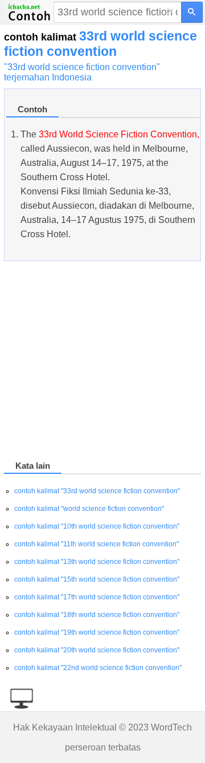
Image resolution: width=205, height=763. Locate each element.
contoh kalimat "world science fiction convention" (89, 509)
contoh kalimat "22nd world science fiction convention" (98, 668)
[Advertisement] (102, 363)
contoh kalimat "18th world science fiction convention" (96, 615)
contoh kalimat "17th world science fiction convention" (96, 597)
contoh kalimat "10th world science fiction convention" (96, 526)
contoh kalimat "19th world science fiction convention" (96, 632)
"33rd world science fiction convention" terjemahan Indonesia (82, 72)
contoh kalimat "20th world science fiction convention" (96, 650)
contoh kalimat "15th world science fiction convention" (96, 579)
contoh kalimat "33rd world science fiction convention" (97, 491)
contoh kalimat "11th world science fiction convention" (96, 544)
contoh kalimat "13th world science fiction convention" (96, 562)
